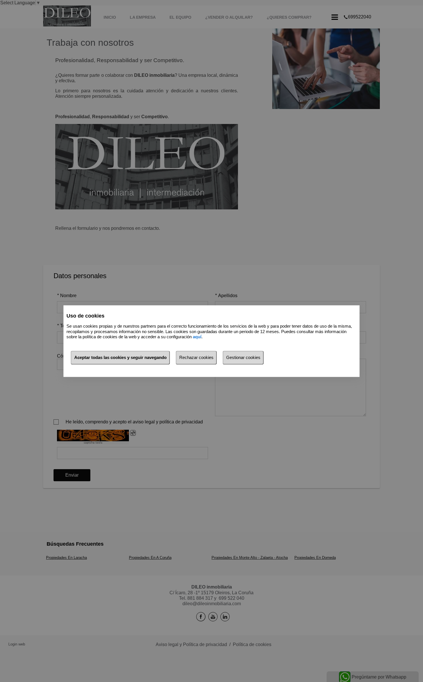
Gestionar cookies (243, 357)
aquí (197, 337)
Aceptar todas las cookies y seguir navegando (120, 357)
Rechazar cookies (196, 357)
